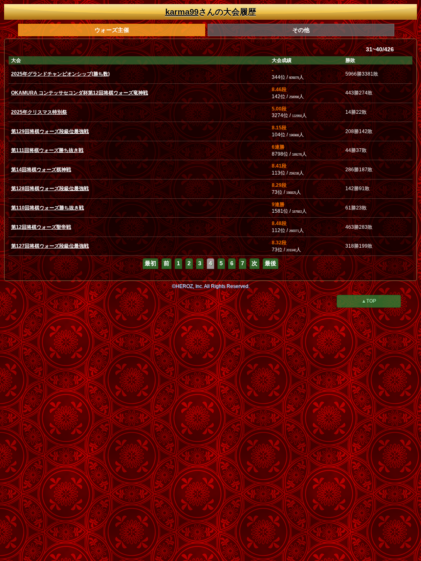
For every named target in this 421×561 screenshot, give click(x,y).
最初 (150, 263)
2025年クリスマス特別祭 (39, 112)
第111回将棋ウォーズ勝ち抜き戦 (47, 150)
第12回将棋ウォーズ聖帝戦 (41, 227)
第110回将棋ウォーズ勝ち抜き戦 (47, 208)
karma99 (182, 11)
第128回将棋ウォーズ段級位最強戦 (50, 188)
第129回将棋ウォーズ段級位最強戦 (50, 131)
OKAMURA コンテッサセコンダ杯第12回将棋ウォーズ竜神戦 (79, 93)
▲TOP (368, 301)
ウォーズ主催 (112, 30)
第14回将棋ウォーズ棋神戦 (41, 169)
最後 (270, 263)
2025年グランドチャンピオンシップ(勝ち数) (60, 74)
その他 (301, 30)
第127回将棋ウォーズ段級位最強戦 (50, 246)
